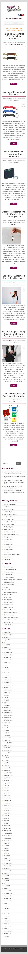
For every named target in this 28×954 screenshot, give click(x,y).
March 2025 (7, 645)
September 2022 (8, 720)
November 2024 (8, 655)
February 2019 (7, 828)
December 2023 (8, 682)
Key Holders (7, 552)
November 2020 (8, 775)
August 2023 (7, 692)
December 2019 (8, 803)
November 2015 (8, 923)
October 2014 (7, 933)
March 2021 (7, 765)
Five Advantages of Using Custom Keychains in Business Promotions (13, 333)
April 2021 (6, 762)
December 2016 (8, 893)
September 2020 (8, 780)
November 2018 (8, 835)
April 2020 (6, 793)
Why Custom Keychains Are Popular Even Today (14, 394)
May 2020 (6, 790)
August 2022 (7, 722)
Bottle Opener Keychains (10, 521)
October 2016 (7, 898)
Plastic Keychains (8, 542)
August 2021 (7, 752)
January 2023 (7, 710)
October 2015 (7, 926)
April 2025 (6, 642)
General (12, 44)
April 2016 (6, 913)
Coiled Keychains (8, 544)
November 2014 (8, 931)
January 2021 (7, 770)
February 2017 (7, 888)
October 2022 (7, 717)
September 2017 (8, 870)
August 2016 (7, 903)
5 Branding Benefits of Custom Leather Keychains (14, 36)
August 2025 (7, 639)
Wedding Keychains (9, 622)
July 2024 (6, 665)
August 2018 (7, 843)
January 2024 (7, 680)
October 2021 (7, 747)
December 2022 (8, 712)
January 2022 (7, 740)
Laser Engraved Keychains (10, 514)
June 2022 (6, 727)
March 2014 (7, 936)
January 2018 (7, 860)
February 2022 (7, 737)
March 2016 (7, 916)
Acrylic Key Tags (8, 516)
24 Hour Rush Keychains (10, 504)
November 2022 (8, 715)
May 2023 (6, 700)
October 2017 (7, 868)
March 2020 (7, 795)
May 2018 (6, 850)
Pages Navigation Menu (15, 23)
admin (10, 42)
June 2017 (6, 878)
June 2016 (6, 908)
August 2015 (7, 928)
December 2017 (8, 863)
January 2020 (7, 800)
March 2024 (7, 675)
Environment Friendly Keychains (12, 554)
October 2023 (7, 687)
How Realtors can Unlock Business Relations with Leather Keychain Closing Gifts (14, 492)
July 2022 (6, 725)
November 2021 (8, 745)
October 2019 (7, 808)
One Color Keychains (9, 509)
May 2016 (6, 911)
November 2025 (8, 634)
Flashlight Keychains (9, 527)
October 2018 (7, 838)
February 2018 (7, 858)
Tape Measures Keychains (10, 532)
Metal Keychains (17, 222)
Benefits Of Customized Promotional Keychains (14, 276)
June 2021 (6, 757)
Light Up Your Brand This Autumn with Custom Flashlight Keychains (13, 487)
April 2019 (6, 823)
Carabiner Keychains (9, 519)
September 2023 (8, 690)
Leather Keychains (18, 44)
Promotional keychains (9, 609)
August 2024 (7, 662)
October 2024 (7, 657)
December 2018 (8, 833)
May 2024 (6, 670)
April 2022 (6, 732)
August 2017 (7, 873)
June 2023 (6, 697)
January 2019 (7, 830)
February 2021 (7, 768)
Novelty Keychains (8, 537)
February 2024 (7, 677)
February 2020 (7, 798)
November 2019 (8, 805)
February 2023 (7, 707)
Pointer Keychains (8, 529)
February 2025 (7, 647)
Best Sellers (7, 506)
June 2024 (6, 667)
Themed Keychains (8, 614)
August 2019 (7, 813)
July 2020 (6, 785)
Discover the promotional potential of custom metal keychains (14, 214)
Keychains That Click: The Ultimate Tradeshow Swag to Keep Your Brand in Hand (14, 482)
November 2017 (8, 865)
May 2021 (6, 760)
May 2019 (6, 820)
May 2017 (6, 880)
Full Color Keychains (9, 511)
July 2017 (6, 875)
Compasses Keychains (9, 524)
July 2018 (6, 845)
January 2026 (7, 632)
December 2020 (8, 773)
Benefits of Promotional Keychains (14, 93)
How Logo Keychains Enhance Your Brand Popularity (13, 154)
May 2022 (6, 730)
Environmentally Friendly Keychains (13, 579)
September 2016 (8, 901)
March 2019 (7, 825)
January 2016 (7, 921)
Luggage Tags (7, 557)
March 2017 (7, 886)
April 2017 (6, 883)
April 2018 (6, 853)
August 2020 (7, 783)
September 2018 (8, 840)
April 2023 (6, 702)
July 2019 (6, 815)
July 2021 (6, 755)
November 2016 (8, 896)
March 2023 (7, 705)
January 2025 (7, 650)
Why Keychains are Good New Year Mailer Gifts (14, 477)
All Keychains (7, 559)
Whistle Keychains (8, 549)
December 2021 (8, 742)
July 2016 (6, 906)
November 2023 (8, 685)
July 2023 (6, 695)
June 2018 (6, 848)
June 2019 (6, 818)
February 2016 (7, 918)
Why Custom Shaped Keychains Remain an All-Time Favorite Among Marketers (14, 472)
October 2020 (7, 778)
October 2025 (7, 637)
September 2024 (8, 660)
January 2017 (7, 891)
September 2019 (8, 810)
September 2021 (8, 750)
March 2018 (7, 855)
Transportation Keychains (10, 619)
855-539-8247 (18, 18)
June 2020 (6, 788)
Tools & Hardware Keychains (11, 534)
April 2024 (6, 672)
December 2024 (8, 652)
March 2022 (7, 735)
